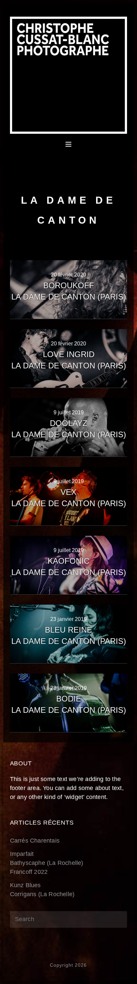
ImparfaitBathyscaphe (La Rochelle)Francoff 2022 (46, 863)
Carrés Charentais (35, 840)
